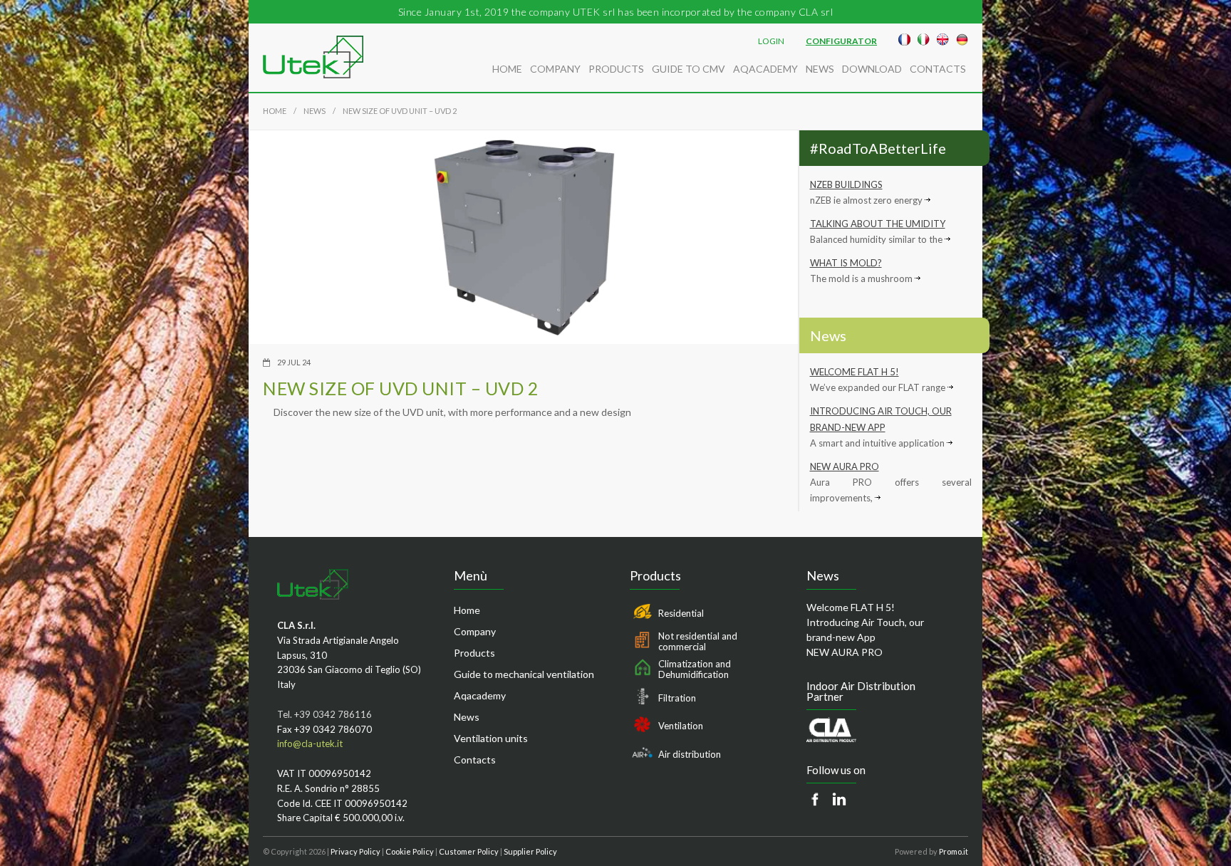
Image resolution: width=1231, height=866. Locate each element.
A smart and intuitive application (878, 443)
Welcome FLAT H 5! (854, 371)
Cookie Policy (409, 851)
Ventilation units (491, 738)
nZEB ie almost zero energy (867, 200)
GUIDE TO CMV (688, 69)
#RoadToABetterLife (878, 148)
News (820, 69)
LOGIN (771, 41)
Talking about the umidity (877, 223)
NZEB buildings (846, 184)
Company (555, 69)
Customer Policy (469, 851)
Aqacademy (480, 695)
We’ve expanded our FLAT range (878, 387)
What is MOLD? (846, 262)
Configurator (841, 41)
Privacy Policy (355, 851)
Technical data (321, 443)
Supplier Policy (530, 851)
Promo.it (953, 851)
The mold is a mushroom (862, 278)
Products (616, 69)
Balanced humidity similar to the (877, 239)
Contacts (938, 69)
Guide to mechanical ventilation (524, 674)
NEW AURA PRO (844, 466)
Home (507, 69)
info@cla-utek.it (310, 743)
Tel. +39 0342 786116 (324, 714)
